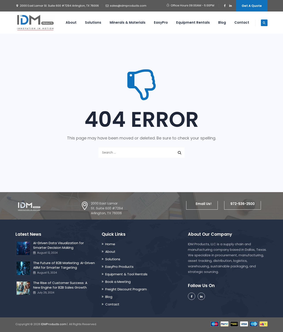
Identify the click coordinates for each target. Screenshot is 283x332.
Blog (222, 22)
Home (110, 244)
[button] (202, 204)
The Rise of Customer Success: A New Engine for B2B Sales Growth (60, 285)
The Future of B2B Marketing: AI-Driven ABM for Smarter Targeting (64, 265)
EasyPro (161, 22)
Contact (241, 22)
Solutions (93, 22)
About (71, 22)
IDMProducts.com (53, 324)
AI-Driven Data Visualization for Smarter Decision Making (58, 245)
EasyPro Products (119, 266)
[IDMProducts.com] (35, 23)
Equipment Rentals (193, 22)
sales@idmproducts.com (128, 6)
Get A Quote (252, 6)
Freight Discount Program (126, 289)
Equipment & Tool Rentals (126, 274)
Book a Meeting (118, 281)
